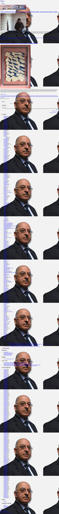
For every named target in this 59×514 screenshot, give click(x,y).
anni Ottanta (24, 95)
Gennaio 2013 (6, 496)
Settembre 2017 (6, 452)
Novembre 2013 (6, 488)
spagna (5, 324)
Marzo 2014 (5, 485)
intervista (5, 244)
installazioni (8, 96)
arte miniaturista (6, 167)
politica (5, 300)
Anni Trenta (5, 128)
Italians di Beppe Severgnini (7, 354)
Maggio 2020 (5, 427)
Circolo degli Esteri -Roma (7, 203)
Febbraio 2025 (6, 383)
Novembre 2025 (6, 376)
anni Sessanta (13, 37)
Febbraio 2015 (6, 476)
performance (5, 295)
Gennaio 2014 (6, 486)
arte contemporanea (23, 37)
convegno (5, 207)
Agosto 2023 (5, 397)
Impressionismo (6, 242)
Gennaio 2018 (6, 449)
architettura (5, 133)
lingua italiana (6, 254)
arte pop (5, 173)
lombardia (5, 256)
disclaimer (1, 509)
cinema (5, 201)
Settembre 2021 (6, 415)
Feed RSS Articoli (2, 512)
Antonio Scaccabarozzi (50, 37)
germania (5, 235)
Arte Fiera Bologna (6, 155)
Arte (20, 37)
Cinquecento (5, 202)
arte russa (5, 179)
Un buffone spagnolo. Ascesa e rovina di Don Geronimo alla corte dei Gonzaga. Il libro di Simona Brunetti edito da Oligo (20, 365)
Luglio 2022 (5, 407)
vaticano (5, 337)
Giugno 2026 (5, 370)
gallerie (5, 233)
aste (4, 185)
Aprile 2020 (5, 428)
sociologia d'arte (6, 323)
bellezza (5, 188)
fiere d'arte (5, 221)
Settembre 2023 (6, 396)
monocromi (5, 276)
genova (5, 234)
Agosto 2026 (5, 369)
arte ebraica (5, 148)
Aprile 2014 (5, 484)
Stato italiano (37, 37)
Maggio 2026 (5, 371)
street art (5, 329)
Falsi (4, 217)
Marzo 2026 (5, 373)
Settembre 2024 (6, 387)
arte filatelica (5, 157)
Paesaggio (5, 292)
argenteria (7, 137)
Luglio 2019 (5, 435)
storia (40, 37)
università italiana (6, 335)
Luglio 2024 (5, 388)
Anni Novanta (9, 37)
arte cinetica (7, 147)
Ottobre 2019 (5, 433)
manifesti (5, 262)
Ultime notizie (6, 348)
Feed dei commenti (6, 506)
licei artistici (5, 253)
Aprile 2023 (5, 400)
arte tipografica (6, 183)
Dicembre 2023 (6, 394)
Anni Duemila (5, 37)
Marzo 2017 (5, 457)
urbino (5, 336)
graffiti (5, 238)
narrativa (5, 283)
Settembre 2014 (6, 480)
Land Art (5, 248)
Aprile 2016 (5, 465)
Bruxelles (5, 193)
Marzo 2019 (5, 438)
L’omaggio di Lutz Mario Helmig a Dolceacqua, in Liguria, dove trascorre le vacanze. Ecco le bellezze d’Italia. (22, 343)
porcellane (5, 303)
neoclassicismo (6, 285)
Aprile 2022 (5, 409)
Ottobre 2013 (5, 489)
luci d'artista (5, 257)
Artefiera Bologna (6, 184)
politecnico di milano (7, 299)
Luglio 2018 (5, 444)
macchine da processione (7, 259)
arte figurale (5, 156)
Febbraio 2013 (6, 495)
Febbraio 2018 (6, 448)
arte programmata (6, 175)
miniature (5, 270)
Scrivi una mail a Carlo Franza (54, 112)
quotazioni (5, 307)
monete (5, 275)
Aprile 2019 (5, 437)
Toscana (5, 332)
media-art (5, 266)
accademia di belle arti (6, 95)
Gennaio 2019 (6, 440)
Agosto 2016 (5, 462)
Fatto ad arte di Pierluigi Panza (8, 352)
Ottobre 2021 (5, 414)
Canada (5, 194)
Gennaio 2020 (6, 430)
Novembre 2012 (6, 497)
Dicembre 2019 (6, 431)
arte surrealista (6, 181)
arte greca (5, 160)
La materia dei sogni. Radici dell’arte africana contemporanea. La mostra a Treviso (15, 362)
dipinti (3, 96)
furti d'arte (5, 231)
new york (5, 287)
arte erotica (5, 151)
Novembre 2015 (6, 469)
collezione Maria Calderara (8, 38)
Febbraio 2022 (6, 411)
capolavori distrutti (6, 196)
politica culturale (33, 37)
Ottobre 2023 (5, 395)
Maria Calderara (14, 38)
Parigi (4, 293)
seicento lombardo (6, 318)
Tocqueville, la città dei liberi (8, 355)
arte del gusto (5, 145)
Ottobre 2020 (5, 423)
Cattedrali (5, 199)
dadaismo (5, 209)
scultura (5, 316)
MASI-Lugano (6, 264)
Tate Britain (5, 330)
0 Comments (2, 39)
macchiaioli (5, 258)
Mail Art (5, 261)
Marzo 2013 (5, 494)
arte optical (5, 171)
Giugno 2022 (5, 408)
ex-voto (5, 215)
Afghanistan (5, 117)
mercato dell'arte (6, 267)
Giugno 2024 (5, 389)
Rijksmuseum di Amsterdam (7, 311)
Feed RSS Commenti (8, 512)
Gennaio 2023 (6, 402)
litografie (5, 255)
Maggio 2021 (5, 418)
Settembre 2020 (6, 424)
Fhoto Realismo (6, 220)
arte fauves (5, 154)
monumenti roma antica (7, 277)
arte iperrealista (6, 162)
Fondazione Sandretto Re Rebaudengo (9, 228)
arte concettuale (45, 95)
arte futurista (5, 158)
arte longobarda (6, 164)
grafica (5, 239)
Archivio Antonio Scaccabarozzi (39, 96)
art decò (5, 135)
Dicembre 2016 (6, 459)
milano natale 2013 (6, 268)
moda (4, 273)
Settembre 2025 (6, 377)
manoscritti (5, 263)
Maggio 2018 (5, 446)
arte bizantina (5, 141)
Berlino (5, 189)
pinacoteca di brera (6, 296)
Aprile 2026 (5, 372)
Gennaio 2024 (6, 393)
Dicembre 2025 (6, 375)
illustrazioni (5, 241)
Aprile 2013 (5, 493)
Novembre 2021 (6, 413)
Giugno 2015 (5, 473)
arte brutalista (5, 142)
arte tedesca (5, 182)
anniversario (5, 130)
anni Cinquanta (11, 95)
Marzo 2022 (5, 410)
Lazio (4, 249)
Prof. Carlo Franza (19, 38)
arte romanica (5, 178)
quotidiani (5, 308)
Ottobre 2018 (5, 442)
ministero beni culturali (7, 271)
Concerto (5, 206)
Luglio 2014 (5, 482)
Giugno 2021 (5, 417)
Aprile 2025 (5, 381)
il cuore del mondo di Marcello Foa (8, 353)
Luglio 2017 (5, 454)
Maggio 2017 (5, 455)
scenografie (5, 315)
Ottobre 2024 (5, 386)
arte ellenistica (6, 150)
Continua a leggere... (3, 36)
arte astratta (41, 95)
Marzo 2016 (5, 466)
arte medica (5, 165)
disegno (6, 96)
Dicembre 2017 (6, 450)
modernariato (5, 274)
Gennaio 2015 (6, 477)
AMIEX (5, 121)
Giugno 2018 (5, 445)
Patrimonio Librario (6, 294)
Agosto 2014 (5, 481)
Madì (4, 260)
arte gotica (5, 159)
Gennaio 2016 (6, 468)
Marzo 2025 (5, 382)
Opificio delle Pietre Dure (7, 290)
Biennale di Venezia (6, 190)
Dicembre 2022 (6, 403)
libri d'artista (5, 252)
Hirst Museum (6, 240)
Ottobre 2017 (5, 451)
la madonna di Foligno (7, 247)
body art (5, 191)
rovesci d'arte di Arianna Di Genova (9, 358)
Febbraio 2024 (6, 392)
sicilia (4, 322)
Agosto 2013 (5, 490)
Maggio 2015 (5, 474)
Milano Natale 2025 (6, 269)
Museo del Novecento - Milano (49, 96)
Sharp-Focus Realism (7, 321)
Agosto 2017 (5, 453)
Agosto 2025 (5, 378)
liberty (5, 250)
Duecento (5, 213)
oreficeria (5, 291)
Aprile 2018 (5, 447)
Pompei (5, 302)
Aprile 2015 (5, 475)
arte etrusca (5, 152)
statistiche (5, 326)
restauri (5, 310)
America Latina (6, 120)
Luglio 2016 (5, 463)
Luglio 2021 (5, 416)
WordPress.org (6, 507)
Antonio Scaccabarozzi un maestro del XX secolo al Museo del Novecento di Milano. (19, 43)
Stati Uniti (5, 325)
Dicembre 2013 (6, 487)
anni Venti (5, 129)
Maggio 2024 (5, 390)
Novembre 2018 (6, 441)
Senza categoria (6, 319)
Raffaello (5, 309)
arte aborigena (6, 138)
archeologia (5, 132)
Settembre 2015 (6, 471)
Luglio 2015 (5, 472)
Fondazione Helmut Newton (8, 224)
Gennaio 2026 (6, 374)
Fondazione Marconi (6, 226)
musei (29, 37)
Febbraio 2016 (6, 467)
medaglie (5, 265)
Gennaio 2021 (6, 421)
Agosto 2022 (5, 406)
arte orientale (5, 172)
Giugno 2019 (5, 436)
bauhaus (5, 187)
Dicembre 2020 (6, 422)
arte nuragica (5, 169)
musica (5, 282)
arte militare (5, 166)
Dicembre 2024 (6, 384)
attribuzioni (5, 186)
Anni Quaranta (6, 126)
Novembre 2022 (6, 404)
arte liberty (5, 163)
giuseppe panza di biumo (7, 237)
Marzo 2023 (5, 401)
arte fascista (5, 153)
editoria (5, 214)
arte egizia (5, 149)
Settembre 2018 (6, 443)
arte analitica (5, 140)
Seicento (5, 317)
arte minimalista (6, 168)
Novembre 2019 (6, 432)
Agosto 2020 (5, 425)
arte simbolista (6, 180)
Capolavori (5, 195)
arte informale (6, 161)
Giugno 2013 (5, 492)
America (5, 119)
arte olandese (5, 170)
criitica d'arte (55, 95)
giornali (5, 236)
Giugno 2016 (5, 464)
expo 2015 (5, 216)
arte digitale (5, 146)
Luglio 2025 (5, 379)
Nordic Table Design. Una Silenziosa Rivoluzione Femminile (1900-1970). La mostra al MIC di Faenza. (18, 363)
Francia (5, 229)
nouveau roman (6, 288)
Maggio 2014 (5, 483)
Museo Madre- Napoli (7, 281)
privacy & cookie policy (3, 510)
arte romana (5, 177)
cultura (1, 96)
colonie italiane (6, 205)
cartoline (5, 198)
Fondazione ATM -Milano (7, 222)
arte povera (5, 174)
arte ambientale (37, 95)
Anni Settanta (17, 37)
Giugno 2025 (5, 380)
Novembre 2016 (6, 460)
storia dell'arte (43, 37)
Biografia (3, 3)
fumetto (5, 230)
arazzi (4, 131)
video (4, 338)
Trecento (5, 333)
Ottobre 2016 (5, 461)
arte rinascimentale (6, 176)
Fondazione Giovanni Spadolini (8, 223)
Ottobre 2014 (5, 479)
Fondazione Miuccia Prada (7, 227)
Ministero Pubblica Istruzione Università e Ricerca (10, 272)
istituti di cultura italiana (7, 245)
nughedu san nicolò (6, 289)
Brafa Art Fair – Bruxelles (7, 192)
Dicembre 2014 (6, 478)
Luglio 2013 (5, 491)
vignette (5, 339)
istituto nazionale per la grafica (8, 246)
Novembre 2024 (6, 385)
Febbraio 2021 (6, 420)
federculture (5, 219)
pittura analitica (6, 297)
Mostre (27, 37)
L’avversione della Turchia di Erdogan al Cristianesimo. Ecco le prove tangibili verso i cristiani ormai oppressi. (25, 344)
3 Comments (2, 97)
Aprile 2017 (5, 456)
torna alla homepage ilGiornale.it (4, 511)
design (5, 210)
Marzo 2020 (5, 429)
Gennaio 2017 (6, 458)
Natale (5, 284)
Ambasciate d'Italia (6, 118)
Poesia (5, 298)
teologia (5, 331)
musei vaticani (6, 280)
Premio (5, 304)
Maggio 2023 (5, 399)
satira (4, 314)
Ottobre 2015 (5, 470)
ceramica (5, 200)
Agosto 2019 (5, 434)
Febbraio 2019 (6, 439)
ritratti (4, 312)
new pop (5, 286)
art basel (5, 134)
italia (11, 96)
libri (4, 251)
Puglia (5, 305)
